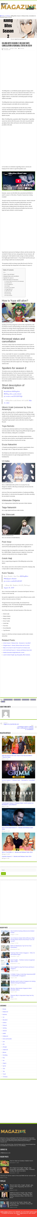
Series (3, 701)
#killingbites (16, 391)
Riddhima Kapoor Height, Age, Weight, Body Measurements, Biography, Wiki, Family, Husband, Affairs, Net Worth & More (21, 1195)
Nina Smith (5, 48)
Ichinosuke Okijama (10, 287)
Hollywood (5, 1036)
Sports (4, 1066)
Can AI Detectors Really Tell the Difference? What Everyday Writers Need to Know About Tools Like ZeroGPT (22, 939)
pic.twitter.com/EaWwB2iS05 (13, 581)
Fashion (4, 1022)
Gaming (5, 1028)
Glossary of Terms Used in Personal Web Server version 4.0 (17, 1175)
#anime (14, 578)
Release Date (26, 699)
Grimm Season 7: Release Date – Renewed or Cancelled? (18, 780)
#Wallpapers (8, 578)
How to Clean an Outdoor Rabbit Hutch (21, 1161)
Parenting (5, 1055)
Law (4, 1041)
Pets (4, 1057)
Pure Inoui (8, 292)
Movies (4, 1052)
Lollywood (5, 1049)
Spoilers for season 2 (8, 278)
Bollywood (5, 1011)
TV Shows (7, 16)
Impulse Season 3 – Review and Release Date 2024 (16, 856)
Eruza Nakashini (9, 284)
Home (2, 16)
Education (5, 1020)
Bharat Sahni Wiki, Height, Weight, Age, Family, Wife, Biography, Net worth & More (21, 1186)
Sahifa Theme (4, 1211)
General (5, 1030)
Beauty (4, 1009)
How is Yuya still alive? (9, 274)
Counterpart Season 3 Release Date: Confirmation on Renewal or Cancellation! (25, 727)
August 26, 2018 (9, 588)
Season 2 (33, 699)
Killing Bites (17, 699)
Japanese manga (8, 699)
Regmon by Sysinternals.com (11, 723)
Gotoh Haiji (8, 293)
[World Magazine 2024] (18, 6)
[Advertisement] (18, 70)
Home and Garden (7, 1038)
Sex (3, 1060)
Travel (4, 1074)
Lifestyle (5, 1047)
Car (3, 1017)
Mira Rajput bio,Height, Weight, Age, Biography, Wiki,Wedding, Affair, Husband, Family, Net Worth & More (22, 1169)
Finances (5, 1025)
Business (5, 1014)
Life (3, 1044)
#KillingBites (24, 576)
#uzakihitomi (8, 391)
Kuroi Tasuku (9, 295)
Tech (4, 1068)
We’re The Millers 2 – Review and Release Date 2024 (17, 852)
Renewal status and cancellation (11, 276)
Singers (4, 1063)
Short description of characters (11, 279)
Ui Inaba (8, 286)
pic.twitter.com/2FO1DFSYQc (13, 396)
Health (4, 1033)
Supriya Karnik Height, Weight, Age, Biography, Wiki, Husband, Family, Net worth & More (21, 1203)
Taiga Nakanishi (9, 289)
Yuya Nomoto (9, 282)
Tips (4, 1071)
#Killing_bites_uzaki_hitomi (12, 394)
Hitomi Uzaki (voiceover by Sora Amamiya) (15, 281)
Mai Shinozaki (9, 290)
